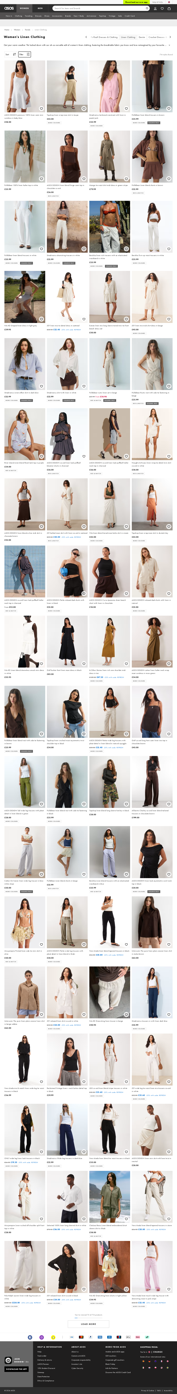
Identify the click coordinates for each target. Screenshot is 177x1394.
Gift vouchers (111, 1356)
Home (6, 29)
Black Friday (110, 1364)
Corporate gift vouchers (115, 1360)
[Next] (170, 37)
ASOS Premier (43, 1364)
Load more (88, 1324)
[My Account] (155, 8)
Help (39, 1351)
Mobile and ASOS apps (115, 1351)
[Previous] (86, 37)
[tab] (9, 15)
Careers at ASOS (78, 1356)
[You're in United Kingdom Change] (169, 2)
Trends (27, 29)
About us (75, 1351)
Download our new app (136, 2)
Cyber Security (77, 1368)
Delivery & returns (44, 1360)
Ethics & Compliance (45, 1380)
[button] (143, 1361)
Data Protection (43, 1376)
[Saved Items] (162, 8)
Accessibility (168, 1390)
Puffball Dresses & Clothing (104, 37)
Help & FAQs (157, 2)
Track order (41, 1356)
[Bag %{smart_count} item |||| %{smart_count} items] (169, 8)
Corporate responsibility (81, 1360)
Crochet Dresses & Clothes (162, 37)
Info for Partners (112, 1368)
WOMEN (24, 8)
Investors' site (76, 1364)
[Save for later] (41, 108)
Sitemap (40, 1372)
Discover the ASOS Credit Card (118, 1372)
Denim (142, 37)
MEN (40, 8)
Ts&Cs (159, 1390)
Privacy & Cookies (147, 1390)
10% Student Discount (46, 1368)
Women (17, 29)
